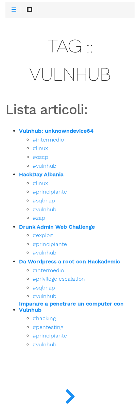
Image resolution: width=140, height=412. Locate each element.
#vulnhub (44, 166)
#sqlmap (44, 201)
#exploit (43, 235)
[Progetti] (70, 395)
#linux (40, 148)
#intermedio (48, 140)
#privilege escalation (59, 279)
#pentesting (48, 327)
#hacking (44, 318)
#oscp (40, 157)
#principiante (50, 192)
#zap (39, 218)
